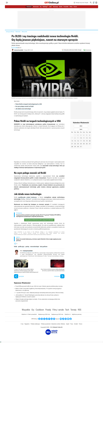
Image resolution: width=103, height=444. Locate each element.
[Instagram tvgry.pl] (66, 319)
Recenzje (55, 6)
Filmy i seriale (58, 309)
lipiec (81, 129)
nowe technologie (34, 246)
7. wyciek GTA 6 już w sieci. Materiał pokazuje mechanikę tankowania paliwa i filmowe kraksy (39, 292)
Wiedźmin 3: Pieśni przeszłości (29, 314)
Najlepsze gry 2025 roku (57, 314)
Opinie (60, 6)
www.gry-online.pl (10, 31)
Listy (50, 6)
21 (72, 143)
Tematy (73, 309)
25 (84, 143)
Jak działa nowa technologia (23, 108)
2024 (81, 126)
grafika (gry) (21, 246)
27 (89, 143)
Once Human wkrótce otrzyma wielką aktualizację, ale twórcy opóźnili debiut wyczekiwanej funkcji (52, 269)
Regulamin (27, 324)
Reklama (63, 324)
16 (78, 140)
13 (89, 138)
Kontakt (76, 324)
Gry (41, 6)
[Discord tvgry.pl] (68, 319)
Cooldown (40, 309)
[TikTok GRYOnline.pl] (47, 319)
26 (86, 143)
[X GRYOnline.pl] (44, 319)
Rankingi (45, 6)
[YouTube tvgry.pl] (61, 319)
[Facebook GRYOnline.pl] (39, 319)
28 (72, 146)
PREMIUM (28, 6)
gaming (27, 246)
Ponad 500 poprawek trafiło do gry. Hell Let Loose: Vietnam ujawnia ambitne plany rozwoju (39, 286)
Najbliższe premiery (76, 314)
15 (75, 140)
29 (75, 146)
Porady (48, 309)
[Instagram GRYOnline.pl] (42, 319)
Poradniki (65, 6)
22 (75, 143)
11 (84, 138)
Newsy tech (24, 31)
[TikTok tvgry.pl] (63, 319)
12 (86, 138)
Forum (75, 6)
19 (86, 140)
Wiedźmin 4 (67, 314)
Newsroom (36, 6)
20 (89, 140)
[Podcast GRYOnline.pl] (49, 319)
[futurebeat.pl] (16, 47)
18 (84, 140)
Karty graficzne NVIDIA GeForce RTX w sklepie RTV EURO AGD (39, 219)
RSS (79, 309)
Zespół (67, 324)
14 (72, 140)
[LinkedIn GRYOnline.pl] (52, 319)
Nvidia (15, 246)
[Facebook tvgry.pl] (71, 319)
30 (78, 146)
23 (78, 143)
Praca (71, 324)
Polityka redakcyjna (35, 324)
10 (81, 138)
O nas (22, 324)
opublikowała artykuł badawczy (27, 197)
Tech (67, 309)
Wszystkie (26, 309)
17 (81, 140)
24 (81, 143)
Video (71, 6)
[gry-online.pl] (51, 2)
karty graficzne (43, 246)
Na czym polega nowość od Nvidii (24, 106)
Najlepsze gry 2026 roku (44, 314)
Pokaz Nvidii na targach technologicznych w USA (28, 104)
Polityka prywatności (46, 324)
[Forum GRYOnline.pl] (54, 319)
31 (81, 146)
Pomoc (80, 324)
